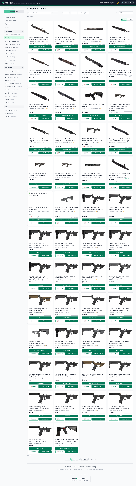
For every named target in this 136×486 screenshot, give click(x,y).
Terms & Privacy (91, 467)
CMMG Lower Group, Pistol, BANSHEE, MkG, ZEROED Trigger (65, 244)
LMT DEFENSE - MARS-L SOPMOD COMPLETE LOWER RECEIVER (65, 174)
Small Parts (11, 110)
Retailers (82, 13)
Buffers (10, 60)
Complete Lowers (13, 38)
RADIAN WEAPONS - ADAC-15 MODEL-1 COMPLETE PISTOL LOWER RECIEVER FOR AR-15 (93, 140)
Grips (9, 54)
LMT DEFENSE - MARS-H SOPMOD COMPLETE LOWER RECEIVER (119, 105)
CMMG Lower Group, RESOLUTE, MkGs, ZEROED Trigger (39, 309)
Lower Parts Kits (12, 44)
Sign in (112, 3)
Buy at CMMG (93, 220)
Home (101, 3)
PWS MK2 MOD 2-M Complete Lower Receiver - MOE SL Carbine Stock (66, 208)
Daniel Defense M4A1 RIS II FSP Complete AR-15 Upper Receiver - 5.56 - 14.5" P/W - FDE (39, 38)
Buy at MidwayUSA (40, 350)
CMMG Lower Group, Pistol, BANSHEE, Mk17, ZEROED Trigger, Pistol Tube (39, 440)
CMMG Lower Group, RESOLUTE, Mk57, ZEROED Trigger (65, 277)
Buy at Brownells (120, 115)
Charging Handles (13, 87)
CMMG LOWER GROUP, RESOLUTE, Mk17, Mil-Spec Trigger (119, 375)
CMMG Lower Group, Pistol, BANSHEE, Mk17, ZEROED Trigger (39, 277)
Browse (106, 3)
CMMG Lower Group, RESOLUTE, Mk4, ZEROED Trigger (92, 342)
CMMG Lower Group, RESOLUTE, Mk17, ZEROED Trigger (65, 309)
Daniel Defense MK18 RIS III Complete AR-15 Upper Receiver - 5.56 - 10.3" (39, 105)
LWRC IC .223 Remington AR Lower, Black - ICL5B (39, 208)
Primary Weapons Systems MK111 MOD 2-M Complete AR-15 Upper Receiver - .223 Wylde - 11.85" (65, 105)
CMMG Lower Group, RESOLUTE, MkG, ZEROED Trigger (92, 277)
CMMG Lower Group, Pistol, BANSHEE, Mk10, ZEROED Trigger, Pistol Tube (92, 408)
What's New (68, 467)
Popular (7, 24)
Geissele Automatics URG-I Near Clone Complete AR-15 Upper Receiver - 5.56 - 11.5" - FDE (65, 71)
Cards (124, 19)
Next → (86, 459)
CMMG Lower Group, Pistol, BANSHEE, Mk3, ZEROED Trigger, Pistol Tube (92, 309)
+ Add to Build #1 (45, 50)
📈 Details (33, 50)
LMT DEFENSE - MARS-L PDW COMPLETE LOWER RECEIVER (37, 174)
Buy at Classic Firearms (67, 448)
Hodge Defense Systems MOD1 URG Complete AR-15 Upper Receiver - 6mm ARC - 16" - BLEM (120, 71)
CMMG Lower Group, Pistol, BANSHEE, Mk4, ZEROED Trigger (65, 342)
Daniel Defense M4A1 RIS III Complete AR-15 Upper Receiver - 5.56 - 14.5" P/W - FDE (65, 38)
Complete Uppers (13, 74)
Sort (117, 13)
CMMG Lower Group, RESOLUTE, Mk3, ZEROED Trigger (119, 208)
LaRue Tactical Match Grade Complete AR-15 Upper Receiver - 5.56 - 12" (65, 140)
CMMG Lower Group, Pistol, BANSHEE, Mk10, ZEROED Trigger (92, 244)
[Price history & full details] (48, 43)
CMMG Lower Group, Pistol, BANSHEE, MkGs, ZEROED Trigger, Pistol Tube (119, 408)
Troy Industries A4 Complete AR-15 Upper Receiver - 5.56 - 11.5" (120, 174)
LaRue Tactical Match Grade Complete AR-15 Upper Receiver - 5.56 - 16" (39, 140)
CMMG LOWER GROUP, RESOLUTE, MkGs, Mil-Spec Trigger (92, 375)
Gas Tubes (11, 96)
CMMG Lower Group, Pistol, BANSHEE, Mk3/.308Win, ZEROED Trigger (92, 208)
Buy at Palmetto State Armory (40, 220)
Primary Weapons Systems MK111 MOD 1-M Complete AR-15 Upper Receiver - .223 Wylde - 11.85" (119, 140)
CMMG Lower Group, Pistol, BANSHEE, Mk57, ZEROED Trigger (39, 244)
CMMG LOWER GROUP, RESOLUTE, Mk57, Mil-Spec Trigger (119, 342)
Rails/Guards (12, 90)
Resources (81, 467)
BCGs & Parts (12, 77)
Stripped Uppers (12, 71)
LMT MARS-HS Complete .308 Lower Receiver (93, 105)
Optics (9, 102)
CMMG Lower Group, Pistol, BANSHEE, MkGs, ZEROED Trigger (119, 244)
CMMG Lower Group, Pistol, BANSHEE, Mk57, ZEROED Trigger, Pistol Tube (39, 408)
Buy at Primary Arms (40, 46)
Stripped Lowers (12, 35)
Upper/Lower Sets (13, 41)
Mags (10, 63)
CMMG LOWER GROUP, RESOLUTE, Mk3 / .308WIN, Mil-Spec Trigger (119, 309)
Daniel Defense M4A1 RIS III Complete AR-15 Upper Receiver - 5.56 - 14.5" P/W (119, 38)
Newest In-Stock (10, 17)
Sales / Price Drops (10, 21)
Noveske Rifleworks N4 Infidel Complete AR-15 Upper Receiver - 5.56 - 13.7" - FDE (92, 71)
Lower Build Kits (12, 47)
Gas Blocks (11, 93)
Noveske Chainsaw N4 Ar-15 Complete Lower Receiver (37, 342)
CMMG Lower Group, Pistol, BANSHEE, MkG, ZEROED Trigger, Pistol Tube (65, 408)
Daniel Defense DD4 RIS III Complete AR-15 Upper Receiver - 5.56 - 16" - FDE (40, 71)
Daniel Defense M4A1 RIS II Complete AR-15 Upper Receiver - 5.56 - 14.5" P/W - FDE (92, 38)
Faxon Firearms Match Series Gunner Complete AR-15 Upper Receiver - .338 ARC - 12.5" (91, 174)
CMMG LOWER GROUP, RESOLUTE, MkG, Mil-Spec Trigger (39, 375)
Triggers (10, 50)
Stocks (10, 57)
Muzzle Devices (13, 83)
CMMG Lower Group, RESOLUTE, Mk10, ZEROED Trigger (119, 277)
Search (54, 13)
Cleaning (10, 116)
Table (130, 19)
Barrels (10, 80)
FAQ (75, 467)
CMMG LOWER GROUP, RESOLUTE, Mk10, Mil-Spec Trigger (66, 375)
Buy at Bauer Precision (66, 220)
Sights (9, 99)
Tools (9, 113)
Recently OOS (9, 27)
